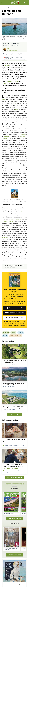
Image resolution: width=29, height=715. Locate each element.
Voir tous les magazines (14, 518)
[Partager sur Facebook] (11, 54)
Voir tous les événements (14, 477)
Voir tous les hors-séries (14, 554)
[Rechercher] (4, 2)
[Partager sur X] (13, 54)
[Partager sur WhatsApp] (19, 54)
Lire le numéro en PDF (15, 308)
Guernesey (18, 219)
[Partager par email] (21, 54)
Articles (3, 7)
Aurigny (4, 221)
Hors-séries (14, 523)
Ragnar (15, 103)
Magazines (14, 488)
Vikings (6, 65)
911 (17, 127)
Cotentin (5, 83)
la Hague (5, 237)
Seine (3, 99)
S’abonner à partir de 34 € (15, 317)
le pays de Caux (12, 81)
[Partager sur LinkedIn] (16, 54)
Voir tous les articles (14, 415)
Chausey (11, 221)
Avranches (6, 136)
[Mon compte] (25, 2)
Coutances (23, 134)
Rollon (17, 109)
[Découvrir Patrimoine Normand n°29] (14, 280)
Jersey (13, 219)
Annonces (22, 585)
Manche (5, 335)
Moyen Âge (6, 332)
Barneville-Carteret (15, 335)
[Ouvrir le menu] (2, 2)
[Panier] (27, 2)
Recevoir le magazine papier (15, 312)
